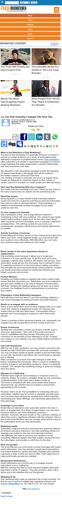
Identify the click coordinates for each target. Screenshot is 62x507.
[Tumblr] (47, 140)
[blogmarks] (41, 147)
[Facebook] (24, 140)
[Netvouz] (50, 147)
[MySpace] (20, 147)
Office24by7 (14, 484)
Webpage (30, 24)
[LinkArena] (44, 147)
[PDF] (57, 147)
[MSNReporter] (28, 147)
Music (30, 33)
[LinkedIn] (39, 140)
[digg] (12, 147)
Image (30, 29)
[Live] (25, 147)
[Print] (53, 147)
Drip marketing (51, 159)
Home (3, 496)
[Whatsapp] (55, 140)
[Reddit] (16, 140)
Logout (10, 496)
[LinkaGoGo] (47, 147)
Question (30, 38)
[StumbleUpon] (35, 147)
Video (30, 20)
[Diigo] (4, 147)
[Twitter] (31, 140)
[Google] (31, 147)
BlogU (30, 15)
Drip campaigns (33, 489)
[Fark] (38, 147)
